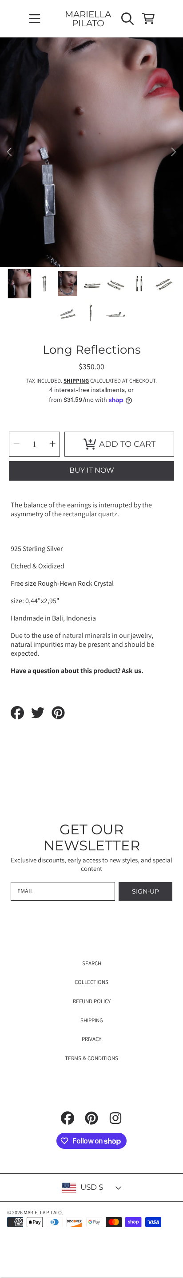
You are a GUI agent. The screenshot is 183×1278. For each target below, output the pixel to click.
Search (91, 963)
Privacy (91, 1039)
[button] (34, 19)
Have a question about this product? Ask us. (77, 670)
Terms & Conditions (91, 1058)
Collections (91, 982)
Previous (9, 152)
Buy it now (91, 470)
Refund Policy (92, 1001)
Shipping (76, 380)
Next (173, 152)
